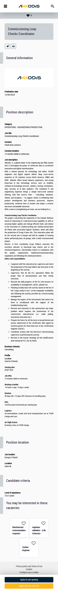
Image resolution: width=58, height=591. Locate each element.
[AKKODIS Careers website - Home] (29, 6)
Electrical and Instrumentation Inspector (19, 530)
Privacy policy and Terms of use (29, 566)
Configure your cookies (29, 572)
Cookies (29, 569)
